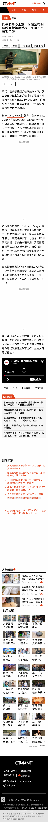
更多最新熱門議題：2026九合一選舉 (25, 493)
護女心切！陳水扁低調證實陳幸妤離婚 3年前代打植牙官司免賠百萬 (23, 657)
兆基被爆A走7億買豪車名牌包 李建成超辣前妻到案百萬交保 (24, 690)
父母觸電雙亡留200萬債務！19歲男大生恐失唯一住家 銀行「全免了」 (9, 723)
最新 (13, 10)
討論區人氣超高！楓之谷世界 (8, 657)
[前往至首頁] (9, 3)
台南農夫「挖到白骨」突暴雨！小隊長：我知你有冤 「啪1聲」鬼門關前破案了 (24, 434)
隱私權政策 (10, 816)
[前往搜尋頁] (44, 3)
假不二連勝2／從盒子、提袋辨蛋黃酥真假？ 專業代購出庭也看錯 (23, 707)
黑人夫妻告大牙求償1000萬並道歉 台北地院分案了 (26, 467)
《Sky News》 (15, 115)
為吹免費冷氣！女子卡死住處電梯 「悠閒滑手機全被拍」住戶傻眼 (23, 739)
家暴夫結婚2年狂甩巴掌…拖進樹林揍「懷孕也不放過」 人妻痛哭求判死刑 (23, 404)
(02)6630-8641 (31, 510)
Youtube (27, 781)
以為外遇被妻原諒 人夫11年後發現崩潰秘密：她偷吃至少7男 (26, 488)
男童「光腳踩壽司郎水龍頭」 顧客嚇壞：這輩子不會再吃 (9, 674)
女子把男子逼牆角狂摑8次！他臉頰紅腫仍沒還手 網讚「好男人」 (9, 625)
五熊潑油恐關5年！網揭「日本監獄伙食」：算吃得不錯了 (9, 690)
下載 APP (36, 3)
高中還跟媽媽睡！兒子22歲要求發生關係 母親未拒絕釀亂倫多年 (37, 723)
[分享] (3, 799)
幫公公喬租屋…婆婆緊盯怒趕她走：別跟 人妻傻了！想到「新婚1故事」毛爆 (24, 419)
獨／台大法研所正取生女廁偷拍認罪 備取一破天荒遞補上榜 (9, 707)
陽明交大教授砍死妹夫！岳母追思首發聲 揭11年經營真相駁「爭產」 (8, 641)
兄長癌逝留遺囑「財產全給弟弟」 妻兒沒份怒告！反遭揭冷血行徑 (23, 723)
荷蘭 (6, 45)
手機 (15, 45)
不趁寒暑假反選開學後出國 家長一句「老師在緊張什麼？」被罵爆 (38, 707)
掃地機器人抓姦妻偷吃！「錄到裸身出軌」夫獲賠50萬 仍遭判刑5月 (37, 641)
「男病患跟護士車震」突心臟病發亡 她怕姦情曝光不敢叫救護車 (26, 481)
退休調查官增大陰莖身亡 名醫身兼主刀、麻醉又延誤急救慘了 (23, 625)
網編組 (10, 36)
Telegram (11, 785)
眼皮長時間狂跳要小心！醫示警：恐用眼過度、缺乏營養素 (26, 474)
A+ (5, 84)
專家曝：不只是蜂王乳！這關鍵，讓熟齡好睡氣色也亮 (23, 498)
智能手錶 (38, 45)
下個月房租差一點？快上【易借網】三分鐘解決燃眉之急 (38, 625)
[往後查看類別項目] (42, 10)
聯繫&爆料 (26, 771)
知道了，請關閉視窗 (39, 808)
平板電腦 (25, 45)
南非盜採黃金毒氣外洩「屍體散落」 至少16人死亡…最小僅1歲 (23, 411)
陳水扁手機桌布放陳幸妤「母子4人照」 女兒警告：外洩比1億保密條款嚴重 (38, 690)
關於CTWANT (10, 771)
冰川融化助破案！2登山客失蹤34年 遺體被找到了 (23, 674)
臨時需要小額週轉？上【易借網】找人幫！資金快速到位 (23, 641)
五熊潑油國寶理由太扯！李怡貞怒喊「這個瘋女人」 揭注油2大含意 (38, 739)
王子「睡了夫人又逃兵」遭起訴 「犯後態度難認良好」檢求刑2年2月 (38, 674)
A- (12, 84)
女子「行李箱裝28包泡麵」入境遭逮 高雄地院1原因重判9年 (38, 657)
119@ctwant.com (28, 513)
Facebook (11, 781)
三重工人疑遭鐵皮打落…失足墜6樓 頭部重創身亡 (23, 427)
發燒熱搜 (25, 775)
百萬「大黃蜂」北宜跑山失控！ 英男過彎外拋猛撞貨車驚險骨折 (8, 739)
